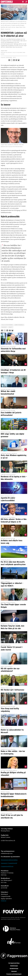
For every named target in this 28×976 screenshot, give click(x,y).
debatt (11, 327)
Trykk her (3, 901)
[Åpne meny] (23, 2)
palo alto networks (7, 324)
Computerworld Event (7, 866)
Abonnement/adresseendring (9, 860)
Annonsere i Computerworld (9, 863)
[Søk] (26, 1)
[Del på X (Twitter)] (11, 60)
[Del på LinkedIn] (14, 60)
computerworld (19, 324)
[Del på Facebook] (9, 60)
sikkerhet (4, 327)
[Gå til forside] (10, 2)
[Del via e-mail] (16, 60)
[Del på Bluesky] (19, 60)
